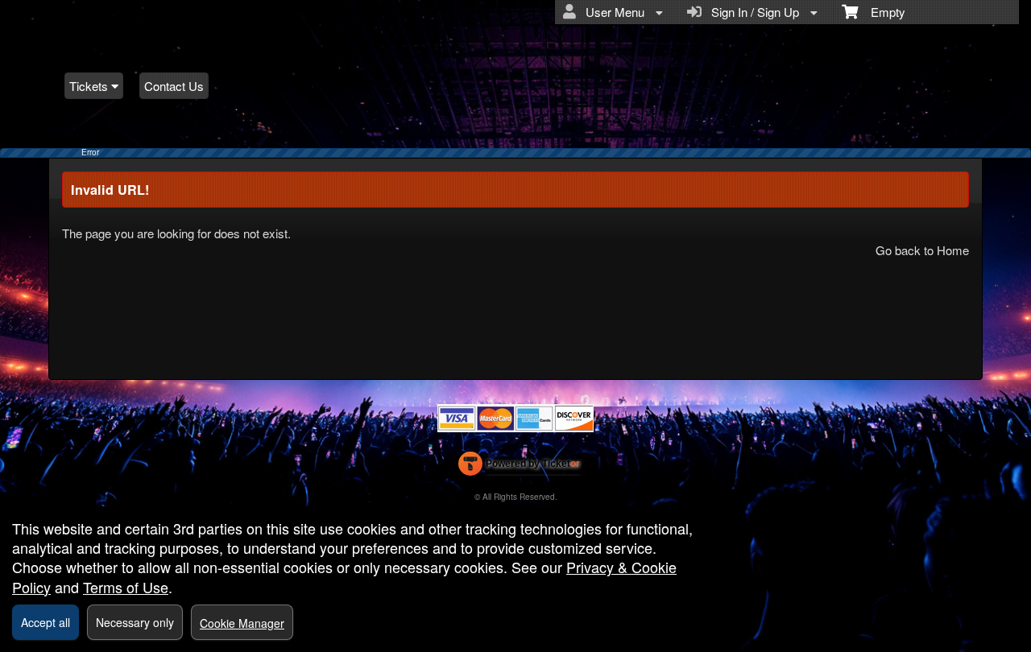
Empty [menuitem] (881, 11)
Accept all (45, 622)
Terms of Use (125, 586)
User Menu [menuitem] (612, 11)
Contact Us (174, 85)
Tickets (90, 85)
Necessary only (135, 622)
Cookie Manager (242, 623)
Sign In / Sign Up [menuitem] (752, 11)
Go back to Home (922, 249)
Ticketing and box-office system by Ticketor (519, 467)
